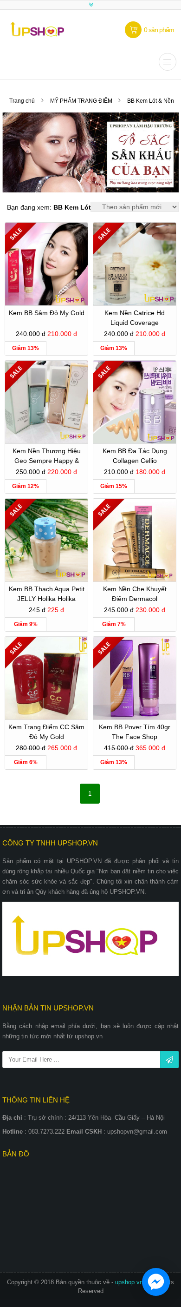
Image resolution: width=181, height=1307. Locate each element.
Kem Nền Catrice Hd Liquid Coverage (134, 317)
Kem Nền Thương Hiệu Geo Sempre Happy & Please (47, 457)
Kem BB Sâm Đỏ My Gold (46, 313)
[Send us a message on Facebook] (156, 1282)
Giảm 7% (114, 624)
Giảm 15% (113, 486)
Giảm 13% (25, 348)
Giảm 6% (26, 762)
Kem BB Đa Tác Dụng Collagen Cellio (135, 455)
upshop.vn (130, 1282)
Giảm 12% (25, 486)
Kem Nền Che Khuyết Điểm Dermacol (135, 593)
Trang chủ (22, 101)
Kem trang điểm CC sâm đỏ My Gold (46, 731)
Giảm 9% (26, 624)
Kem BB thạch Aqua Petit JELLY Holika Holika (46, 593)
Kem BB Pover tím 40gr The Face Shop (134, 731)
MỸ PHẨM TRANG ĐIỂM (82, 101)
